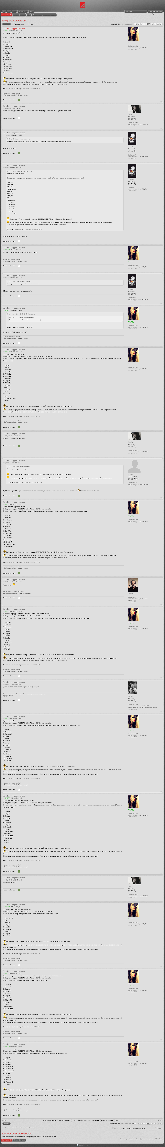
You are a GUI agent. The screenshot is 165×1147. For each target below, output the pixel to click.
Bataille (7, 684)
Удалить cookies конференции (137, 1139)
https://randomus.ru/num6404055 (29, 1104)
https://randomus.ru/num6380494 (29, 665)
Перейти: (115, 1128)
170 (142, 24)
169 (139, 24)
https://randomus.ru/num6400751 (29, 1027)
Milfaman (8, 582)
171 (145, 24)
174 (155, 24)
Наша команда (124, 1139)
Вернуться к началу (161, 101)
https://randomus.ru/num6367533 (29, 416)
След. (160, 1120)
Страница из (127, 24)
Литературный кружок (14, 20)
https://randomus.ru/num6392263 (29, 860)
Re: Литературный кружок (14, 28)
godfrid (7, 463)
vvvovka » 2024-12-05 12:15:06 (19, 314)
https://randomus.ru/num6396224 (29, 954)
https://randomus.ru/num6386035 (29, 778)
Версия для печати (157, 14)
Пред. (5, 1120)
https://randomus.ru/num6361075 (29, 88)
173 (152, 24)
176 (161, 24)
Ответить (6, 24)
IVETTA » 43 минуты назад (17, 171)
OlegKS (7, 108)
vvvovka (7, 135)
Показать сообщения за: (51, 1120)
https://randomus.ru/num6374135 (29, 562)
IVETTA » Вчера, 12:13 (16, 466)
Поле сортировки (78, 1120)
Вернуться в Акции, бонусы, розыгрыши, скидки (19, 1127)
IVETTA (7, 31)
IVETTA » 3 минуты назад (17, 281)
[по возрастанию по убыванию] (110, 1120)
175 (158, 24)
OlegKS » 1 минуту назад (17, 139)
